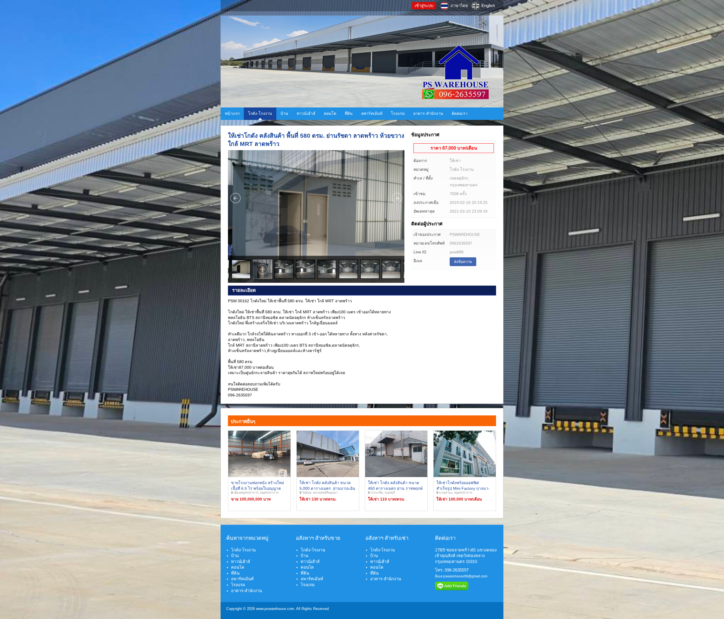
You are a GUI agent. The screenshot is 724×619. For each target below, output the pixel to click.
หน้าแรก (232, 113)
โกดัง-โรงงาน (260, 113)
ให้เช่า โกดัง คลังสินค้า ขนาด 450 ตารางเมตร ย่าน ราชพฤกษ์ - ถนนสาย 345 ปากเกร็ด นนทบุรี (396, 488)
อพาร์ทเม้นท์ (371, 113)
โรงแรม (398, 113)
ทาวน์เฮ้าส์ (306, 113)
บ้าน (284, 113)
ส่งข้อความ (463, 262)
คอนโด (330, 113)
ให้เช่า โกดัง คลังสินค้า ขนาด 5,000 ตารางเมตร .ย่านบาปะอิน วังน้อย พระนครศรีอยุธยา (327, 488)
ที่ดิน (349, 113)
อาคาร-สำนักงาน (428, 113)
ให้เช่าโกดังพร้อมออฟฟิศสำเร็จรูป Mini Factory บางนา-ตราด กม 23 (463, 488)
